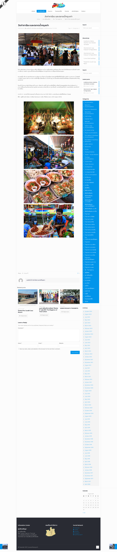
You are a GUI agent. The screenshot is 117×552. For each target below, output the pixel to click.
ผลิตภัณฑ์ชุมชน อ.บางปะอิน (88, 200)
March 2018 (88, 464)
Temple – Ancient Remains (91, 154)
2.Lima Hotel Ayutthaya (90, 58)
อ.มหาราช (87, 291)
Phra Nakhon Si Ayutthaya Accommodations (91, 136)
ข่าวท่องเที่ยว (88, 180)
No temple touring (89, 130)
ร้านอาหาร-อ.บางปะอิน (90, 252)
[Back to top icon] (97, 547)
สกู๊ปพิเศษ (87, 272)
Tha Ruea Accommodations (89, 158)
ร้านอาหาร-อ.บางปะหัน (90, 249)
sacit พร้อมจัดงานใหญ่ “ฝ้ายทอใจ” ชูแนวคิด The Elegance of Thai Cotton (48, 310)
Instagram (77, 533)
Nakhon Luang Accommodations (89, 126)
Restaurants (88, 146)
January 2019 (88, 436)
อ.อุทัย (86, 293)
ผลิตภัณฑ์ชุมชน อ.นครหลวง (88, 196)
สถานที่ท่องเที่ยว (46, 19)
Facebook (76, 528)
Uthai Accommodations (91, 174)
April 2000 (87, 484)
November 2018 (89, 441)
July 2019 (87, 419)
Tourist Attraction (89, 164)
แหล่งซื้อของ (88, 296)
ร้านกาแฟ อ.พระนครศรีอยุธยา (91, 238)
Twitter (76, 529)
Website (61, 343)
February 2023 (88, 328)
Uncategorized (88, 166)
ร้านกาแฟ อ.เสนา (89, 219)
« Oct (84, 512)
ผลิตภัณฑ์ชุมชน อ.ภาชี (90, 208)
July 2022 (87, 339)
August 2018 (88, 450)
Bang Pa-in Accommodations (89, 105)
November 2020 (89, 388)
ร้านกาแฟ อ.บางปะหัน (90, 229)
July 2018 (87, 453)
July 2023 (87, 317)
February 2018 (88, 467)
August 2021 (88, 365)
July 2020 (87, 393)
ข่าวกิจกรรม (88, 177)
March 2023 (88, 325)
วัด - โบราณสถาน (57, 19)
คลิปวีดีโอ (87, 187)
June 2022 (87, 342)
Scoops (87, 149)
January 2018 (88, 470)
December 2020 (89, 385)
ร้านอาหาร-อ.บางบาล (90, 247)
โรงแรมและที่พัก (89, 299)
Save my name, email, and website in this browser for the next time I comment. (40, 349)
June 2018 (87, 456)
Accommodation (89, 102)
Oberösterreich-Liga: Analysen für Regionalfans (90, 48)
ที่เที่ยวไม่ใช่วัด (88, 190)
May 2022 (87, 345)
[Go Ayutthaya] (58, 5)
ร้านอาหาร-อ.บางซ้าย (90, 244)
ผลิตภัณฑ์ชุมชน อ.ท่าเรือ (91, 211)
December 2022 (89, 334)
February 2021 (88, 379)
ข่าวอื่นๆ (87, 185)
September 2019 (89, 413)
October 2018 (88, 444)
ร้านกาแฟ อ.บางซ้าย (90, 224)
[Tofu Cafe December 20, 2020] (113, 546)
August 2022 (88, 337)
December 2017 (89, 473)
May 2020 (87, 399)
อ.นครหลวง (87, 277)
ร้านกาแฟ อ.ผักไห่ (89, 235)
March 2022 (88, 351)
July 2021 (87, 368)
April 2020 (87, 402)
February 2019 (88, 433)
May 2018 (87, 458)
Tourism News (88, 161)
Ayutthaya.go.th (78, 534)
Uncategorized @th (90, 172)
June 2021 (87, 371)
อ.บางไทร (87, 283)
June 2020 (87, 396)
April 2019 (87, 427)
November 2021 (89, 362)
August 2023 (88, 314)
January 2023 (88, 331)
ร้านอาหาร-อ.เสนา (89, 267)
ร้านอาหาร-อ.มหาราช (90, 262)
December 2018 (89, 439)
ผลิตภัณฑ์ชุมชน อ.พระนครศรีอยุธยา (90, 205)
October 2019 (88, 410)
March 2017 (88, 481)
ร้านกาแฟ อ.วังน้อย (89, 216)
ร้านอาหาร (87, 242)
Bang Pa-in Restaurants (91, 109)
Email (40, 343)
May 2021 (87, 373)
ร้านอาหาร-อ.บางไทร (90, 255)
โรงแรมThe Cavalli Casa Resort (25, 311)
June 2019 (87, 422)
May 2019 (87, 424)
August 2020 (88, 390)
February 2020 (88, 407)
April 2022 (87, 348)
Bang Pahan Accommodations (89, 112)
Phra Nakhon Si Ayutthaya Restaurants (91, 140)
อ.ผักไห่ (86, 285)
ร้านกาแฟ (87, 214)
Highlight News (89, 119)
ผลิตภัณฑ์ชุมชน (88, 193)
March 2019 (88, 430)
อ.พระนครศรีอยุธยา (89, 288)
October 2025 (88, 311)
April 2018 (87, 461)
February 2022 (88, 354)
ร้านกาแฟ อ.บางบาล (90, 227)
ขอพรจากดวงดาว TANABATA (69, 308)
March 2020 (88, 405)
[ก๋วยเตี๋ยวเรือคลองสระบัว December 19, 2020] (4, 546)
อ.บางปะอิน (87, 280)
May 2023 (87, 320)
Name (20, 343)
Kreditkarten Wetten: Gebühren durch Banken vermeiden (90, 42)
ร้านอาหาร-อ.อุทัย (89, 264)
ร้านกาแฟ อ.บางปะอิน (90, 232)
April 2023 (87, 322)
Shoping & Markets (89, 152)
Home (38, 19)
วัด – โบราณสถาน (89, 270)
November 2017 (89, 475)
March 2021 (88, 376)
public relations (89, 144)
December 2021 (89, 359)
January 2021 (88, 382)
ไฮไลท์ (86, 301)
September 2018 (89, 447)
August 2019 (88, 416)
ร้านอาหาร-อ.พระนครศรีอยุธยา (89, 258)
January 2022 (88, 356)
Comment (21, 328)
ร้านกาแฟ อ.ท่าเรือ (89, 221)
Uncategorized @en (90, 169)
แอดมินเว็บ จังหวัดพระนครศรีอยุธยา (35, 28)
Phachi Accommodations (91, 132)
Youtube (76, 531)
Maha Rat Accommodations (89, 122)
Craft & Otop (88, 116)
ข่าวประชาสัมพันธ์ (89, 182)
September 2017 (89, 478)
